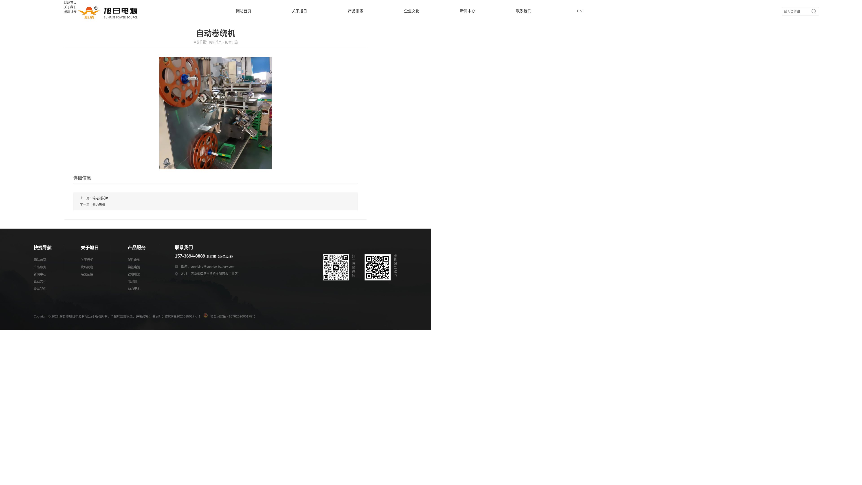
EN (579, 11)
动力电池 (134, 288)
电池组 (132, 281)
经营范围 (87, 274)
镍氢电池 (134, 267)
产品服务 (355, 11)
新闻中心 (467, 11)
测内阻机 (98, 205)
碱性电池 (134, 260)
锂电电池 (134, 274)
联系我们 (523, 11)
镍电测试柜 (100, 198)
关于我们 (87, 260)
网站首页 (243, 11)
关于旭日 (299, 11)
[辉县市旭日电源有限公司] (108, 19)
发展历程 (87, 267)
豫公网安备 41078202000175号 (232, 316)
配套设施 (231, 42)
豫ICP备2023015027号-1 (182, 316)
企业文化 (411, 11)
